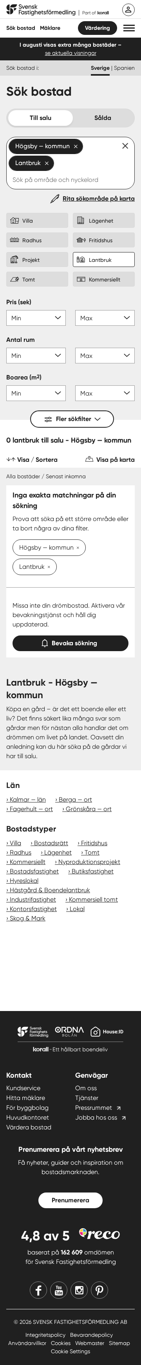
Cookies (61, 1343)
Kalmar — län (28, 799)
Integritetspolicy (46, 1335)
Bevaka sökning (74, 643)
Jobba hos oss (96, 1117)
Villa (15, 843)
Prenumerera (70, 1200)
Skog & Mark (27, 918)
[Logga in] (128, 10)
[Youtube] (58, 1290)
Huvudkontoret (27, 1117)
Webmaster (90, 1343)
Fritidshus (94, 843)
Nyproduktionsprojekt (89, 862)
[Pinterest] (99, 1290)
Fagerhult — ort (31, 809)
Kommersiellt (27, 862)
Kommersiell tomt (93, 899)
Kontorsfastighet (33, 909)
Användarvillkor (28, 1343)
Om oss (86, 1088)
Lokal (77, 909)
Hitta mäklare (25, 1098)
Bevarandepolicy (91, 1335)
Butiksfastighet (93, 871)
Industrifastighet (33, 899)
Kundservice (23, 1088)
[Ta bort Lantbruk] (47, 568)
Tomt (92, 852)
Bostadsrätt (51, 843)
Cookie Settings (70, 1351)
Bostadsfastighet (34, 871)
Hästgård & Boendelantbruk (50, 890)
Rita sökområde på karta (99, 198)
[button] (129, 28)
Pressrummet (93, 1107)
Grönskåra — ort (89, 809)
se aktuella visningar (70, 53)
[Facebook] (38, 1290)
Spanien (124, 68)
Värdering (97, 28)
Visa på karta (115, 459)
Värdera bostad (28, 1127)
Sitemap (119, 1343)
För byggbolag (27, 1107)
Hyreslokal (24, 880)
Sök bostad (20, 28)
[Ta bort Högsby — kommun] (76, 548)
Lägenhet (58, 852)
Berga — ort (75, 799)
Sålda (102, 118)
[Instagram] (79, 1290)
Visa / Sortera (37, 459)
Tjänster (86, 1098)
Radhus (20, 852)
